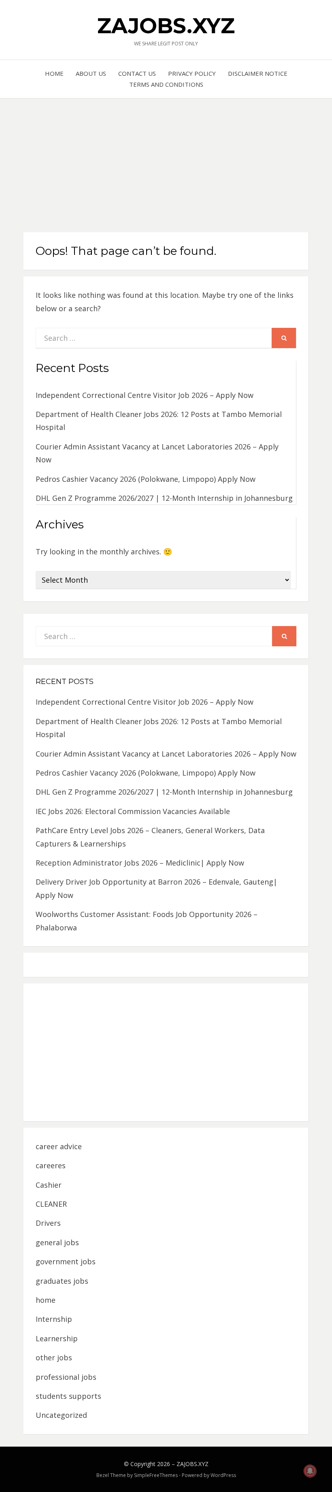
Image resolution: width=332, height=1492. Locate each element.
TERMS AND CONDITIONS (166, 84)
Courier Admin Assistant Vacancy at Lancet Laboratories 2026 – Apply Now (166, 754)
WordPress (223, 1475)
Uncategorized (61, 1415)
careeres (51, 1165)
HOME (54, 73)
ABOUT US (91, 73)
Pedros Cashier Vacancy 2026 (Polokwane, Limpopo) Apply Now (145, 479)
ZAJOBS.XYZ (166, 25)
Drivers (48, 1223)
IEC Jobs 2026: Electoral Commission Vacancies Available (133, 811)
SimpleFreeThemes (156, 1475)
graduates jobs (62, 1281)
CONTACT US (137, 73)
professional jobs (66, 1377)
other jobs (54, 1357)
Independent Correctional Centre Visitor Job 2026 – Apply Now (144, 395)
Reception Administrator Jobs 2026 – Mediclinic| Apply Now (140, 863)
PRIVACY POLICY (192, 73)
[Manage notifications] (310, 1470)
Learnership (57, 1338)
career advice (59, 1146)
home (45, 1300)
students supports (68, 1396)
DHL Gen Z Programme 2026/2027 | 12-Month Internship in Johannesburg (164, 498)
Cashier (49, 1185)
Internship (54, 1319)
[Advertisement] (166, 159)
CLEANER (51, 1204)
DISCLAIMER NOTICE (257, 73)
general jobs (57, 1242)
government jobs (66, 1261)
